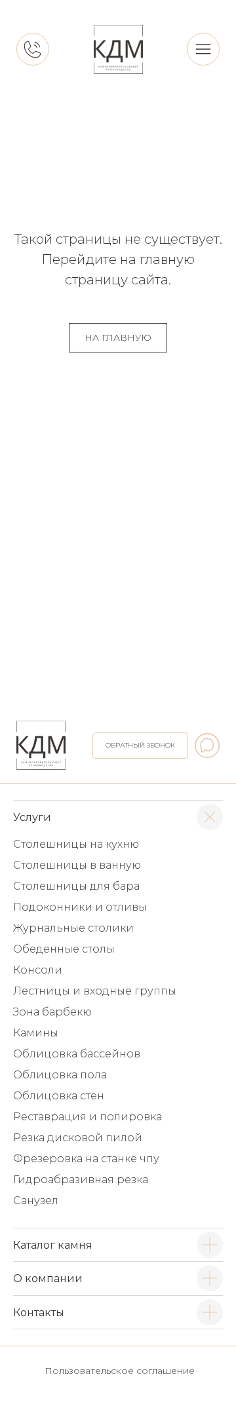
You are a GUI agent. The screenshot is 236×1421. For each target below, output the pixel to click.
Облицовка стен (58, 1095)
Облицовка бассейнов (76, 1054)
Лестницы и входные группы (94, 991)
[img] (118, 49)
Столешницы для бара (76, 886)
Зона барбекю (52, 1012)
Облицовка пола (60, 1075)
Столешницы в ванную (77, 865)
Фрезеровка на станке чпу (86, 1158)
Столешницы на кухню (76, 844)
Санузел (35, 1200)
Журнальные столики (73, 928)
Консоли (37, 970)
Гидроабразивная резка (80, 1179)
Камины (35, 1033)
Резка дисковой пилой (77, 1137)
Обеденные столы (64, 949)
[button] (140, 745)
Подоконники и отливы (80, 907)
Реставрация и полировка (87, 1116)
